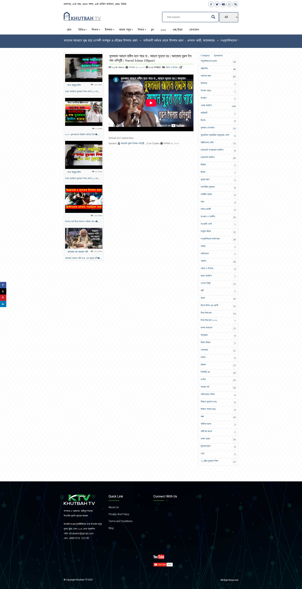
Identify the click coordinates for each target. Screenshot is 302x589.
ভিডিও (81, 30)
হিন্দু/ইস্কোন (218, 446)
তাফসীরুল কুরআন (218, 187)
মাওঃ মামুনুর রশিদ (74, 85)
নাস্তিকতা (218, 254)
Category (205, 55)
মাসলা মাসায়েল (218, 328)
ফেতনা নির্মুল (218, 283)
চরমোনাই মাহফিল (218, 157)
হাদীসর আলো (218, 424)
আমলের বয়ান (218, 76)
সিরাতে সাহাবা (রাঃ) (218, 409)
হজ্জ (218, 417)
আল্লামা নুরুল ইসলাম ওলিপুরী (133, 143)
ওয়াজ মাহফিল (218, 106)
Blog (111, 528)
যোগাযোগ (194, 30)
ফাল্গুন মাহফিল (218, 276)
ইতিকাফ (218, 83)
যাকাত (218, 357)
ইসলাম (108, 30)
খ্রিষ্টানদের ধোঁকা (218, 143)
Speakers (218, 55)
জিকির (218, 165)
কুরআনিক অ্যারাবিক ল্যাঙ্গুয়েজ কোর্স (218, 135)
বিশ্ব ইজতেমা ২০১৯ (218, 320)
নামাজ (218, 246)
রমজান (218, 365)
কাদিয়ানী (218, 113)
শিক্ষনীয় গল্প (218, 372)
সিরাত (141, 30)
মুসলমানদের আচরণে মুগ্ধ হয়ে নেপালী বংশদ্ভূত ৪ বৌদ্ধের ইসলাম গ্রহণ (79, 40)
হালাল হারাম (218, 439)
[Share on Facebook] (3, 285)
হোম (69, 30)
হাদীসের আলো (218, 431)
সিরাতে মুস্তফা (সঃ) (218, 402)
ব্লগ (152, 30)
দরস (218, 202)
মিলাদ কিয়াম (218, 343)
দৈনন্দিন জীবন (218, 232)
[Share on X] (3, 291)
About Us (114, 507)
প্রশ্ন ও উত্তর (171, 67)
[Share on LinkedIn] (3, 304)
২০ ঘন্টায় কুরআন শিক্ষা (218, 461)
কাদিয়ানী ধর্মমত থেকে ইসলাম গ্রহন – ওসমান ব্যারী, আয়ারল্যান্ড (160, 40)
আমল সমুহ (125, 30)
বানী (218, 291)
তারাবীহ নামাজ (218, 194)
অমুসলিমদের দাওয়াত (218, 61)
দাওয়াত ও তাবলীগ (218, 217)
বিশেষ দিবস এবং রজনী (218, 306)
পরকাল (218, 261)
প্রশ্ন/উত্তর (177, 30)
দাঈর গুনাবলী (218, 209)
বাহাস (218, 298)
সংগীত (218, 380)
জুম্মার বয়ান (218, 180)
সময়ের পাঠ (218, 387)
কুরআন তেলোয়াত (218, 128)
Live (163, 30)
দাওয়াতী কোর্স (218, 224)
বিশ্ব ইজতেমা (218, 313)
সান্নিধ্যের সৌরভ (218, 394)
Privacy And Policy (119, 514)
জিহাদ (218, 172)
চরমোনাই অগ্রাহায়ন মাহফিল (218, 150)
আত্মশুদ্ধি (218, 69)
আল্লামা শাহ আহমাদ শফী (77, 251)
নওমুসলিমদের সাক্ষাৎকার (218, 239)
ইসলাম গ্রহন (218, 91)
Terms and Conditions (120, 521)
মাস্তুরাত (218, 335)
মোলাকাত (218, 350)
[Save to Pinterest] (3, 297)
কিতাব (95, 30)
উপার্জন (218, 98)
